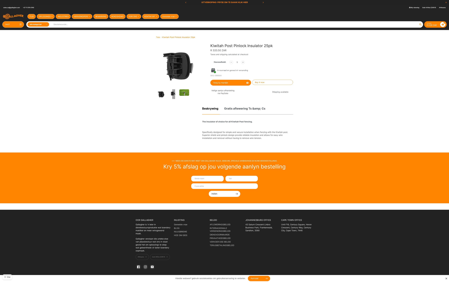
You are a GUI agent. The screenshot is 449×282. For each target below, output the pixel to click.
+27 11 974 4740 (28, 7)
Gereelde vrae (180, 224)
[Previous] (186, 2)
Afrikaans (442, 7)
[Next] (263, 2)
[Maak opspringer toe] (446, 278)
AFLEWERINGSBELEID (220, 224)
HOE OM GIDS (180, 235)
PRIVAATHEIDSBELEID (220, 238)
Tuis (158, 37)
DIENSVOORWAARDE (220, 235)
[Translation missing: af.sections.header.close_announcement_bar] (446, 2)
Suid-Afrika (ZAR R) (429, 7)
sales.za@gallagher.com (11, 7)
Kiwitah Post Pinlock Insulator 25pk (178, 37)
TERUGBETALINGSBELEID (222, 245)
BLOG (176, 228)
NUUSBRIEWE (180, 232)
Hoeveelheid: (220, 62)
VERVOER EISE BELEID (220, 242)
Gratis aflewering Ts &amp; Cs (244, 108)
